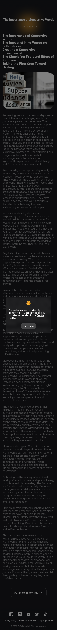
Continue (28, 326)
